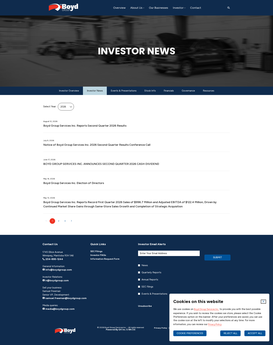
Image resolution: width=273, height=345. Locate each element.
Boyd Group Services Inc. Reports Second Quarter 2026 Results (84, 125)
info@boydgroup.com (58, 269)
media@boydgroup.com (60, 309)
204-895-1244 (54, 259)
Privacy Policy (214, 324)
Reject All (230, 333)
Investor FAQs (102, 255)
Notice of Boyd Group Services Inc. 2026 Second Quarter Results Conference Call (96, 145)
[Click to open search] (228, 8)
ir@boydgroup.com (57, 280)
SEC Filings (100, 251)
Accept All (255, 333)
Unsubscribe (145, 306)
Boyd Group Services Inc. (206, 309)
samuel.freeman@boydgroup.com (66, 298)
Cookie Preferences (190, 333)
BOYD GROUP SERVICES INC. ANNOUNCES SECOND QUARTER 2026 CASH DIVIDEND (101, 164)
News (145, 265)
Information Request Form (109, 259)
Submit (217, 257)
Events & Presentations (154, 293)
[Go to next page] (71, 221)
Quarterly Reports (151, 272)
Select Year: (49, 106)
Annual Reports (150, 279)
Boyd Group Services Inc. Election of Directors (73, 183)
